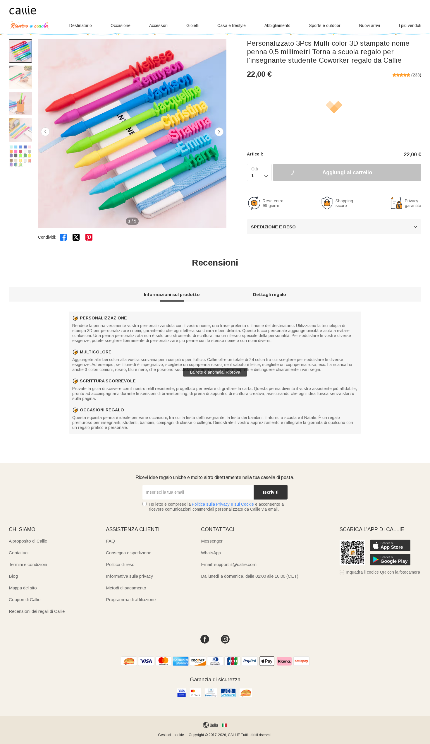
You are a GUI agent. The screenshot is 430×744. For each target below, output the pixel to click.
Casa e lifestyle (231, 25)
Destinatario (80, 25)
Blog (13, 576)
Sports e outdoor (324, 25)
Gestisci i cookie (171, 735)
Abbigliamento (277, 25)
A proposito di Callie (28, 540)
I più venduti (410, 25)
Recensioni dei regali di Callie (37, 611)
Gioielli (192, 25)
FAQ (110, 540)
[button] (219, 131)
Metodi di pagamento (126, 587)
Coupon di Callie (24, 599)
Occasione (120, 25)
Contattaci (18, 552)
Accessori (158, 25)
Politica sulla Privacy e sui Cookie (223, 504)
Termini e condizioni (28, 564)
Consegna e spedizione (128, 552)
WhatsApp (211, 552)
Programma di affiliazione (131, 599)
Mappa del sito (23, 587)
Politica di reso (120, 564)
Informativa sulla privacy (129, 576)
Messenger (212, 540)
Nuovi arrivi (369, 25)
